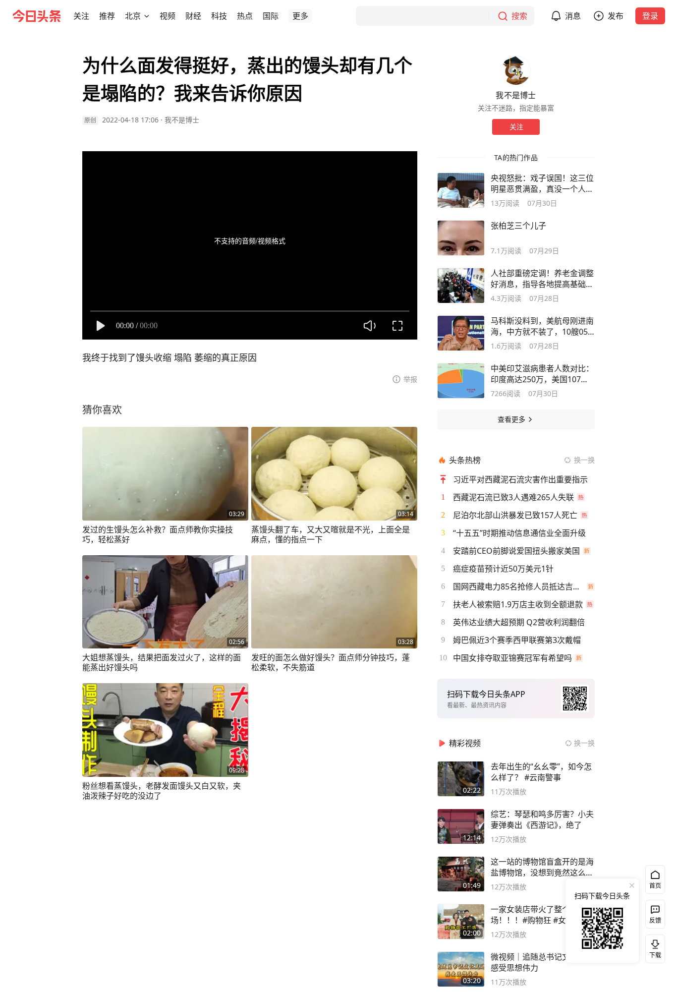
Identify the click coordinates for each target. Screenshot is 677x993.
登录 (650, 15)
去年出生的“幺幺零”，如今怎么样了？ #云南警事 (541, 772)
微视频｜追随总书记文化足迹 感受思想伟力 (542, 962)
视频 (167, 15)
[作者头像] (516, 70)
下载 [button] (653, 947)
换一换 (584, 460)
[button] (81, 16)
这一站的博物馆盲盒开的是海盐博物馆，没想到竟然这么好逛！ (542, 867)
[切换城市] (147, 16)
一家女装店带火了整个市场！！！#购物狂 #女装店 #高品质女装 (540, 915)
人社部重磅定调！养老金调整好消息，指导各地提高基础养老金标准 (542, 279)
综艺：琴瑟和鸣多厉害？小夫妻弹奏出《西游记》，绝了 (542, 819)
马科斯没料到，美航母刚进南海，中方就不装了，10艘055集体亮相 (542, 326)
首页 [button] (655, 885)
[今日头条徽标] (36, 16)
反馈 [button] (655, 920)
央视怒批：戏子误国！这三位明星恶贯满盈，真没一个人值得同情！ (542, 183)
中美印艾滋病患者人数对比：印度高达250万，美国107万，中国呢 (542, 374)
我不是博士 (182, 119)
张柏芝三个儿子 (518, 225)
